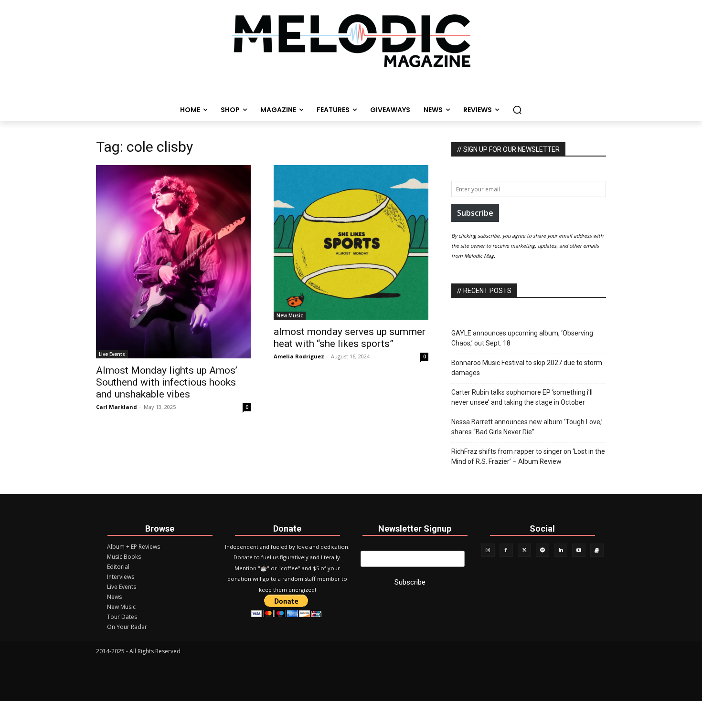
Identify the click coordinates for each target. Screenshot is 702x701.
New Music (290, 315)
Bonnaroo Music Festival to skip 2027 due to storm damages (526, 368)
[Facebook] (506, 550)
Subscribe (475, 213)
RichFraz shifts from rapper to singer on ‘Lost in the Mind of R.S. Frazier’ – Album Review (528, 456)
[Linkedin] (560, 550)
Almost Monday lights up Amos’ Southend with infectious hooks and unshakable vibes (166, 382)
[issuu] (597, 550)
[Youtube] (578, 550)
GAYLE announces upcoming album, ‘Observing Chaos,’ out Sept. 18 (522, 338)
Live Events (112, 354)
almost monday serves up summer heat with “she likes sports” (349, 337)
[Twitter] (524, 550)
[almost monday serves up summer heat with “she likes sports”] (351, 242)
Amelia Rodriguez (299, 356)
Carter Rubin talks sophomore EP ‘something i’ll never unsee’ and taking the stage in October (522, 397)
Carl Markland (116, 406)
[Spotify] (542, 550)
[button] (517, 109)
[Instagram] (488, 550)
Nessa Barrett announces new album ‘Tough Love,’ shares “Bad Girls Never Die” (527, 427)
